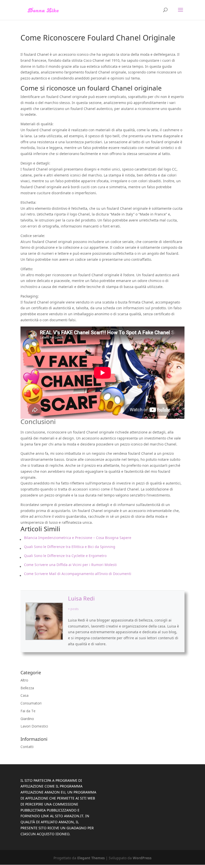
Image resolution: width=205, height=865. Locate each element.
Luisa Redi (81, 598)
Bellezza (27, 688)
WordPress (142, 858)
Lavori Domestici (34, 726)
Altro (24, 680)
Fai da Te (28, 710)
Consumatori (31, 703)
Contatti (27, 746)
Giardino (27, 718)
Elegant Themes (91, 858)
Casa (24, 695)
